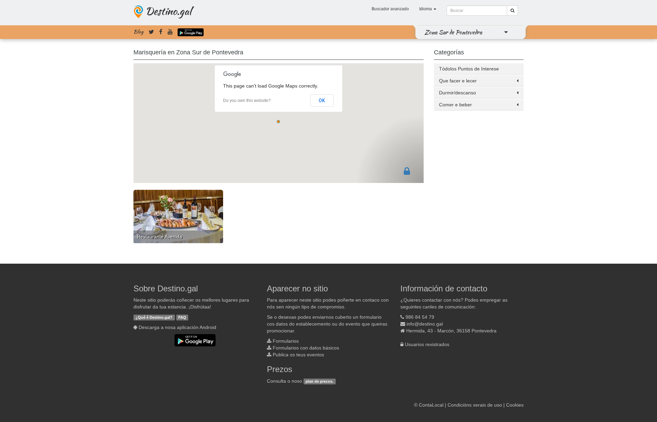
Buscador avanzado (390, 8)
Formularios (286, 341)
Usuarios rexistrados (427, 344)
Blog (138, 32)
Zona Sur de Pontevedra (453, 32)
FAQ (182, 317)
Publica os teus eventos (298, 354)
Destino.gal (168, 10)
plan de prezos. (319, 381)
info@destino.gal (425, 324)
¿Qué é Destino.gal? (154, 317)
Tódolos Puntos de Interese (469, 68)
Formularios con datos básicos (306, 348)
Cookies (515, 405)
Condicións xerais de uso (475, 405)
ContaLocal (431, 405)
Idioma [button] (426, 8)
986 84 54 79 (419, 317)
